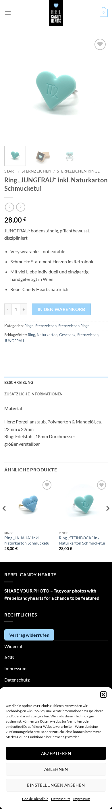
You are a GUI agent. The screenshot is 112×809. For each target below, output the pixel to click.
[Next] (98, 89)
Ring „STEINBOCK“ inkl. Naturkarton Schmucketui (82, 540)
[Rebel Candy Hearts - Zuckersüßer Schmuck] (56, 13)
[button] (103, 694)
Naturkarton (47, 334)
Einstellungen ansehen (56, 785)
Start (10, 171)
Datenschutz (60, 799)
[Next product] (9, 207)
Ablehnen (56, 769)
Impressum (81, 799)
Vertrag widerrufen (29, 635)
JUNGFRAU (14, 340)
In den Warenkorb (61, 309)
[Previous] (13, 89)
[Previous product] (20, 207)
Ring (31, 334)
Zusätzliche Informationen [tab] (33, 394)
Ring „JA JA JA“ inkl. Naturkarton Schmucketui (27, 540)
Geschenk (67, 334)
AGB (9, 657)
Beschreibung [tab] (18, 382)
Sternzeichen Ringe (78, 171)
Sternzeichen (36, 171)
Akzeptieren (56, 753)
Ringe (29, 325)
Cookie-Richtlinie (35, 799)
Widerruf (13, 646)
